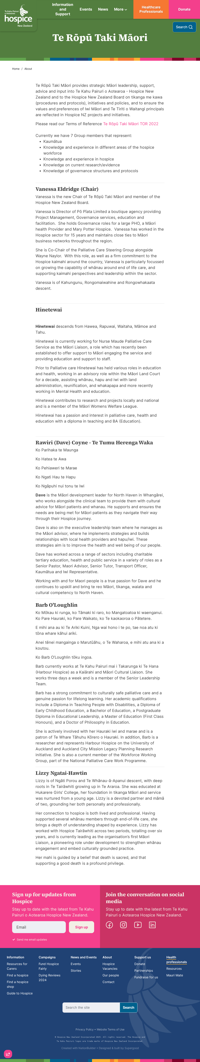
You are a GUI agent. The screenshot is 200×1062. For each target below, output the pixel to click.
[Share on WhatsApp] (8, 1044)
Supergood (132, 1048)
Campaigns (47, 957)
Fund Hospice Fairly (49, 966)
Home (16, 68)
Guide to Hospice (20, 993)
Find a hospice (17, 975)
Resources (174, 969)
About (28, 68)
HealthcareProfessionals (151, 9)
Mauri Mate (174, 975)
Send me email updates (32, 939)
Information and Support (62, 9)
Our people (111, 975)
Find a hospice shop (17, 984)
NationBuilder (87, 1048)
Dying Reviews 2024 (49, 977)
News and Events (84, 957)
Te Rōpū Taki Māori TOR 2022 (130, 123)
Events (86, 9)
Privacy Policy (85, 1029)
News (103, 9)
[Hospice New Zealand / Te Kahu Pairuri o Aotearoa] (18, 15)
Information (15, 957)
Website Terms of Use (110, 1029)
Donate (184, 9)
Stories (76, 970)
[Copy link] (8, 1011)
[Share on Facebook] (8, 1033)
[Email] (8, 1022)
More (118, 9)
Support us (142, 957)
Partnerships (143, 970)
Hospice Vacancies (110, 966)
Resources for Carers (17, 966)
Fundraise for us (146, 977)
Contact (108, 982)
